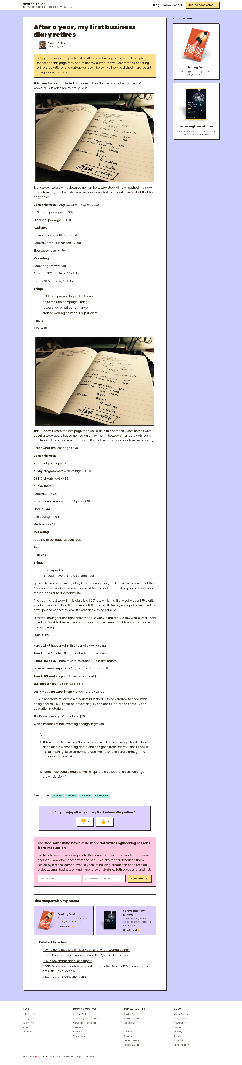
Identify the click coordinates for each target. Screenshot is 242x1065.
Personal (85, 795)
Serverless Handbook (84, 1022)
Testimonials (181, 1018)
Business (57, 795)
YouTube (178, 1040)
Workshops (79, 1036)
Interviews (28, 1022)
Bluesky (178, 1031)
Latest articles (30, 1014)
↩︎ (70, 756)
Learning (71, 795)
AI (125, 1027)
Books (166, 5)
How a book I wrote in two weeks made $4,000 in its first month (87, 955)
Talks (25, 1027)
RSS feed (27, 1031)
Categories (29, 1018)
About (178, 5)
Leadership (130, 1022)
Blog (156, 5)
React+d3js (42, 88)
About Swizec (181, 1014)
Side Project (101, 795)
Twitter (177, 1027)
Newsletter (180, 1022)
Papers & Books (132, 1044)
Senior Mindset (131, 1018)
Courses (77, 1031)
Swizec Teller (47, 5)
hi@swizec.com (85, 1056)
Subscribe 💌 (139, 878)
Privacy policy (181, 1044)
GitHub (177, 1036)
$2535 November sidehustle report (67, 961)
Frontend (128, 1031)
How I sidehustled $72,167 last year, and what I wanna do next (86, 950)
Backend (128, 1036)
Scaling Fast (79, 1014)
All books (78, 1027)
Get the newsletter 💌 (202, 5)
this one (87, 296)
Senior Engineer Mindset (86, 1018)
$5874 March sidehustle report (64, 977)
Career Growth (132, 1040)
